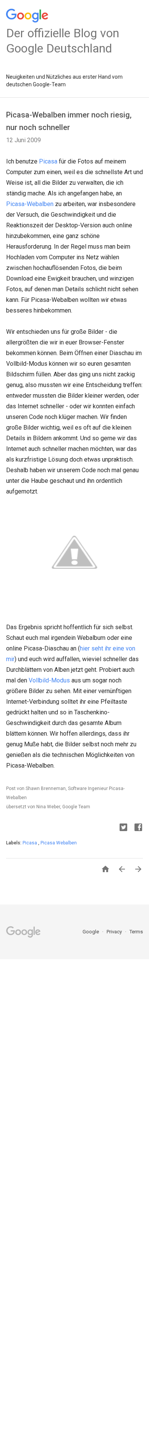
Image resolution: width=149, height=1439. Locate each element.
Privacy (115, 931)
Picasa (48, 161)
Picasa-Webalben (29, 204)
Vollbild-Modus (49, 680)
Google (91, 931)
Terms (136, 931)
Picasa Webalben (58, 843)
